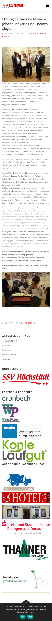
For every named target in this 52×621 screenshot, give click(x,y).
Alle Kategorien (9, 340)
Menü (47, 5)
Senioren (6, 350)
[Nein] (48, 612)
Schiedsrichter (9, 354)
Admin (5, 36)
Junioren (6, 345)
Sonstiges (29, 323)
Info (30, 617)
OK (22, 617)
